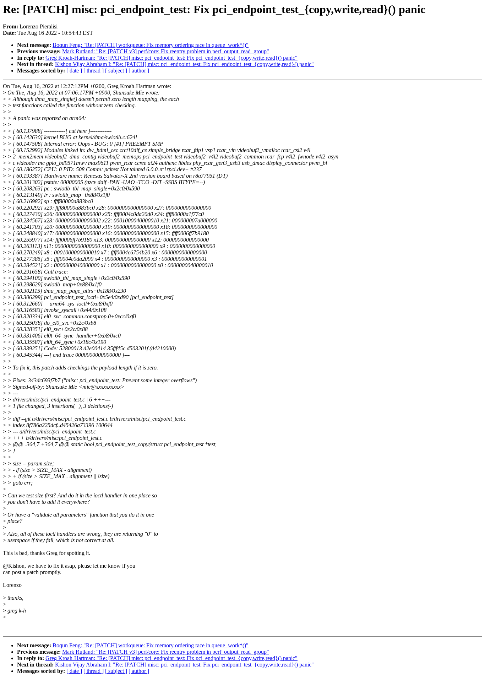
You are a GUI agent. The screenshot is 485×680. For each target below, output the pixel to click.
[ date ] (74, 71)
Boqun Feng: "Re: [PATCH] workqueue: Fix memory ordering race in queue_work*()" (151, 45)
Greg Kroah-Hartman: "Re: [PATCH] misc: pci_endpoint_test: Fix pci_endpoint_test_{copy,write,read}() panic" (171, 58)
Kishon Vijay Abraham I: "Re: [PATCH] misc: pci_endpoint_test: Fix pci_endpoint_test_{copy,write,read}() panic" (184, 64)
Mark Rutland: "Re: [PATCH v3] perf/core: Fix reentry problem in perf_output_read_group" (165, 51)
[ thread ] (93, 71)
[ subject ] (116, 71)
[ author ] (139, 71)
